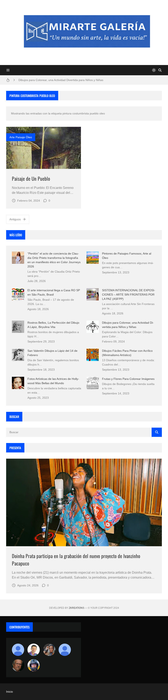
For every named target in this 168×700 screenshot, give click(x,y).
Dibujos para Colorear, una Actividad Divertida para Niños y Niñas (60, 80)
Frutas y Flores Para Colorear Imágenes (128, 378)
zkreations (76, 607)
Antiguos (15, 219)
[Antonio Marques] (18, 650)
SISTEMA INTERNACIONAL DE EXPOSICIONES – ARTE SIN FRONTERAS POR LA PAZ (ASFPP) (128, 294)
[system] (154, 70)
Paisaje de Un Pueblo (31, 178)
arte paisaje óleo (20, 137)
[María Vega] (65, 650)
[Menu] (8, 70)
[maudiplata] (33, 665)
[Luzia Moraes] (49, 650)
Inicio (9, 691)
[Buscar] (160, 70)
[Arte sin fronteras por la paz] (33, 650)
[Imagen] (43, 148)
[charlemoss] (18, 665)
